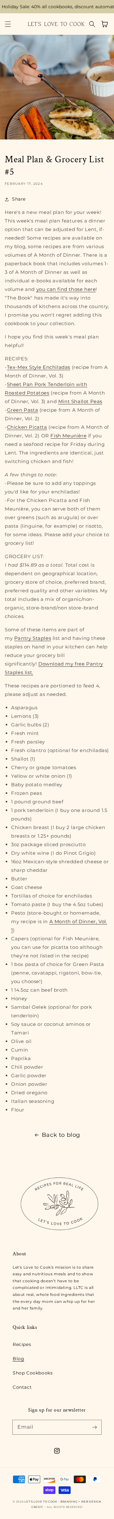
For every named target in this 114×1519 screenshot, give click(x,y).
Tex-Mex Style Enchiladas (38, 367)
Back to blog (61, 1134)
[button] (8, 24)
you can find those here (66, 289)
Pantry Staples (32, 638)
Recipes (22, 1344)
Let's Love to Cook (40, 1501)
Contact (22, 1387)
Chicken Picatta (27, 427)
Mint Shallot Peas (80, 401)
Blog (18, 1358)
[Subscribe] (94, 1427)
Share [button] (19, 199)
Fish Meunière (68, 436)
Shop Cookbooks (33, 1373)
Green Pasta (22, 410)
